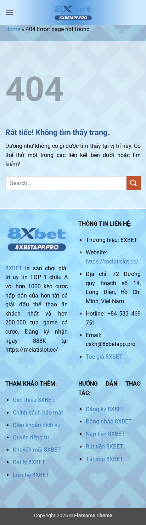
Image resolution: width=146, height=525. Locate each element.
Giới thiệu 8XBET (34, 400)
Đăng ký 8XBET (105, 409)
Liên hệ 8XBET (31, 475)
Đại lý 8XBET (29, 462)
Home (12, 29)
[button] (9, 12)
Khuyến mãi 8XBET (37, 449)
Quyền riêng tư (31, 437)
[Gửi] (134, 183)
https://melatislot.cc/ (112, 261)
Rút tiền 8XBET (104, 446)
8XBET (13, 268)
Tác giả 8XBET (104, 356)
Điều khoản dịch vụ (37, 425)
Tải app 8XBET (104, 459)
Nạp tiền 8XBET (105, 434)
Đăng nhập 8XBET (109, 421)
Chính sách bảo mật (38, 412)
